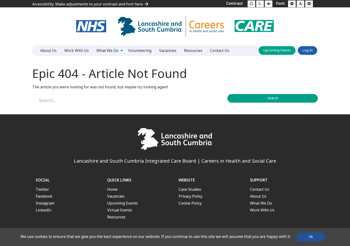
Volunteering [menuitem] (139, 50)
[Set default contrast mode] (251, 3)
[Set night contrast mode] (260, 3)
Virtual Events (119, 210)
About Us (258, 196)
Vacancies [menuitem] (167, 50)
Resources (116, 217)
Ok (311, 236)
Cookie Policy (190, 203)
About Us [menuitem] (48, 50)
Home (112, 189)
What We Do (261, 203)
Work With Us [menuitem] (76, 50)
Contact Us (259, 189)
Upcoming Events (277, 50)
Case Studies (190, 189)
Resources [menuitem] (193, 50)
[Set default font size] (300, 3)
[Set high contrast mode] (268, 3)
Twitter (42, 189)
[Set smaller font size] (292, 3)
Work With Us (262, 210)
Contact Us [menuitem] (219, 50)
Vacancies (116, 196)
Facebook (44, 196)
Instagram (45, 203)
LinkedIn (43, 210)
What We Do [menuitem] (107, 50)
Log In (307, 50)
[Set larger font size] (309, 3)
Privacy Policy (190, 196)
